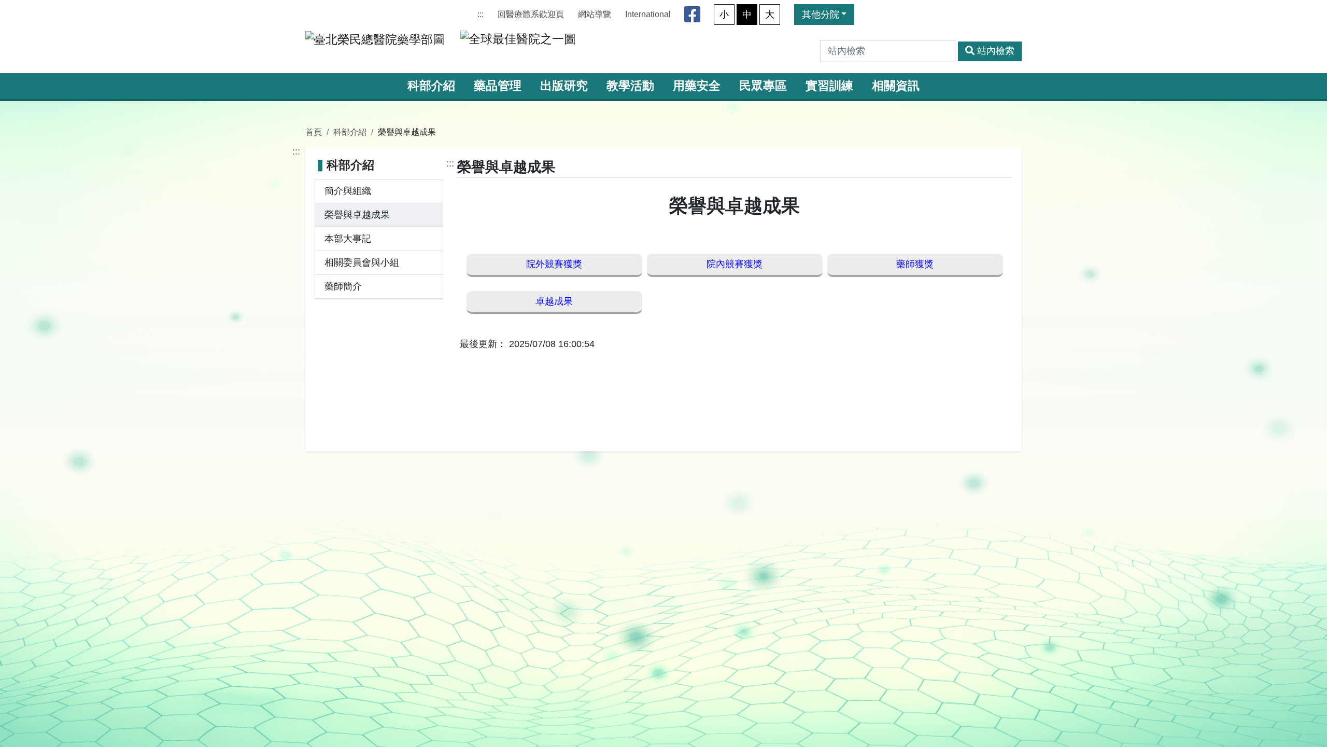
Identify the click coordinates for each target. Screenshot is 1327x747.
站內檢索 (995, 51)
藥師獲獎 (915, 264)
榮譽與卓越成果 (357, 215)
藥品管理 (497, 85)
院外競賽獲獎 (554, 264)
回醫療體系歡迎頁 (531, 14)
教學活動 (630, 85)
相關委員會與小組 (361, 262)
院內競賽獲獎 (735, 264)
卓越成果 (554, 301)
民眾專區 (763, 85)
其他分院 (820, 14)
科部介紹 (431, 85)
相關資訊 (896, 85)
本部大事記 (347, 238)
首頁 (313, 131)
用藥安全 (697, 85)
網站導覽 (594, 14)
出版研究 (564, 85)
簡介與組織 (347, 191)
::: (480, 14)
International (648, 14)
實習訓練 (829, 85)
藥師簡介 (343, 286)
